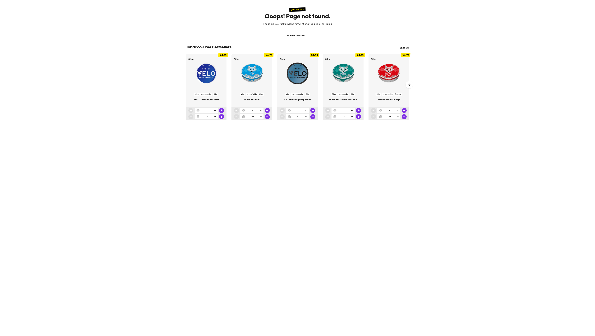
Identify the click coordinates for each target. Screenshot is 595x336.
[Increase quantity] (221, 110)
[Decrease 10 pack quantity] (190, 116)
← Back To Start (296, 35)
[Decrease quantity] (190, 110)
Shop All (404, 47)
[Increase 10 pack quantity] (221, 116)
